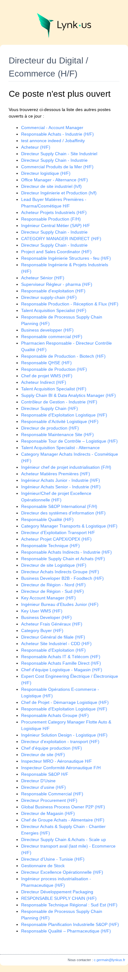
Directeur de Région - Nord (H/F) (53, 584)
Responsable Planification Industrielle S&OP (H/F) (70, 924)
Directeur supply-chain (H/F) (49, 297)
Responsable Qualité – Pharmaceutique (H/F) (66, 930)
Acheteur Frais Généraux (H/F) (51, 623)
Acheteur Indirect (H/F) (43, 382)
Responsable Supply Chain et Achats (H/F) (63, 558)
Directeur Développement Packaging (57, 891)
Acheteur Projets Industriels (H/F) (54, 212)
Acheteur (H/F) (35, 147)
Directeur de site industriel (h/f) (51, 186)
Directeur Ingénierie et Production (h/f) (59, 192)
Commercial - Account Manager (52, 127)
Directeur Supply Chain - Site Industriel (59, 153)
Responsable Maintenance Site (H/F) (57, 434)
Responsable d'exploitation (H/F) (53, 290)
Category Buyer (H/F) (42, 630)
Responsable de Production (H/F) (54, 369)
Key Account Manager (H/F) (48, 597)
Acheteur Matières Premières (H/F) (55, 473)
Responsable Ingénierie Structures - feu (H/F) (66, 258)
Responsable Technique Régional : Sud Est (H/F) (69, 904)
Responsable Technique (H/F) (50, 545)
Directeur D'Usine (38, 780)
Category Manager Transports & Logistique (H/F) (69, 525)
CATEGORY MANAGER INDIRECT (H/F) (61, 238)
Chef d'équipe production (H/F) (51, 748)
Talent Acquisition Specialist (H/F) (53, 310)
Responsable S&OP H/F (44, 774)
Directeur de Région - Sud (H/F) (52, 591)
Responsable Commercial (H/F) (52, 793)
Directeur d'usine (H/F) (43, 787)
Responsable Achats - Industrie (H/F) (57, 134)
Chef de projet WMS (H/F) (46, 375)
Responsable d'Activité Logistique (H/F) (59, 421)
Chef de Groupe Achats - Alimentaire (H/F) (62, 819)
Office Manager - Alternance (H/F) (54, 179)
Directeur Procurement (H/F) (49, 800)
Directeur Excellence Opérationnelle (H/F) (62, 872)
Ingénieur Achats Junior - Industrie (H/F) (60, 480)
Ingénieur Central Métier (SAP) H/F (55, 225)
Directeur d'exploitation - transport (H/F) (60, 741)
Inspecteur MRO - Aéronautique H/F (56, 761)
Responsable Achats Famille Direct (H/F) (61, 663)
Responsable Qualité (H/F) (47, 519)
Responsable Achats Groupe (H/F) (55, 715)
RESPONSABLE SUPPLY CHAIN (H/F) (59, 898)
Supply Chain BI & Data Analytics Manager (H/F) (68, 395)
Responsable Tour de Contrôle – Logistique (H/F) (69, 441)
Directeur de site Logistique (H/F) (53, 565)
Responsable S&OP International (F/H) (59, 506)
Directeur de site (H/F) (43, 754)
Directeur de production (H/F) (50, 428)
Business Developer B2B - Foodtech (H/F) (62, 578)
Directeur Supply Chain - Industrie (54, 160)
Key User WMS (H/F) (41, 610)
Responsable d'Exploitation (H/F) (53, 650)
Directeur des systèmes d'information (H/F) (63, 512)
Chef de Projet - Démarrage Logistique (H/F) (65, 702)
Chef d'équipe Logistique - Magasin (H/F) (61, 669)
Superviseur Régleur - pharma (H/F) (56, 284)
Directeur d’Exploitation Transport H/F (58, 532)
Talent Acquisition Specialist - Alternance (60, 447)
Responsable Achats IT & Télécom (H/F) (60, 656)
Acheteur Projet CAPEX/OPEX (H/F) (56, 539)
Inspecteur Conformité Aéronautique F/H (61, 767)
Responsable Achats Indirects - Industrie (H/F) (66, 552)
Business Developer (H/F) (46, 617)
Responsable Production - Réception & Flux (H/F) (69, 303)
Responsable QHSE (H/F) (46, 362)
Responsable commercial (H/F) (51, 336)
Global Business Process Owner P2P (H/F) (63, 806)
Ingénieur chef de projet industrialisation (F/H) (66, 467)
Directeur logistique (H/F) (46, 173)
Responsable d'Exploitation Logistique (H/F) (64, 414)
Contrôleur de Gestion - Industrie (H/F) (59, 401)
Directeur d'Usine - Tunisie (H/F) (53, 859)
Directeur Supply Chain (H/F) (49, 408)
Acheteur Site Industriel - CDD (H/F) (56, 643)
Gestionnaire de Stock (43, 865)
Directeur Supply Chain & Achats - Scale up (63, 839)
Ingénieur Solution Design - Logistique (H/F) (64, 734)
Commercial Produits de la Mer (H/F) (57, 166)
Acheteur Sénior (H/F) (42, 277)
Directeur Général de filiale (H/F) (53, 637)
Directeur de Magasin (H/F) (48, 813)
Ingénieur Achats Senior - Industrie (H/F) (61, 486)
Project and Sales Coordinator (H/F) (56, 251)
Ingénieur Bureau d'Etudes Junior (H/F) (59, 604)
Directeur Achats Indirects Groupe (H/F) (60, 571)
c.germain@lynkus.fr (109, 960)
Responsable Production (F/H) (51, 218)
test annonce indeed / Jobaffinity (53, 140)
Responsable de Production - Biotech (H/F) (63, 356)
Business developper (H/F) (47, 330)
